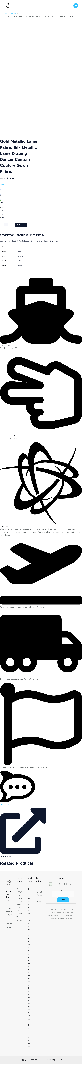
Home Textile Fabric (29, 921)
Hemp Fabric (29, 947)
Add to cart (20, 225)
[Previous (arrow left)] (3, 1070)
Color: (2, 185)
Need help (4, 804)
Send (63, 900)
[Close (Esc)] (25, 1066)
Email (63, 890)
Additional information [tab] (31, 235)
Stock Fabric (29, 1024)
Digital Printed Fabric (29, 972)
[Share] (18, 1066)
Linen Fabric (29, 897)
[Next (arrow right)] (10, 1070)
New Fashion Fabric (29, 1000)
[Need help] (17, 801)
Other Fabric (29, 1042)
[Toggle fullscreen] (10, 1066)
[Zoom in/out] (3, 1066)
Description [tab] (7, 235)
